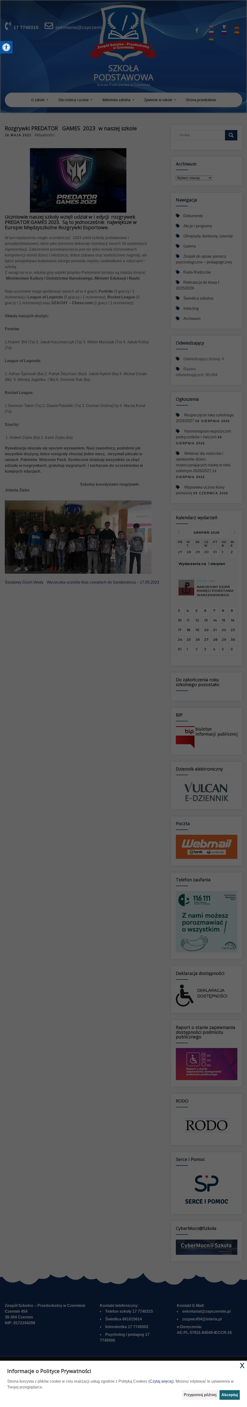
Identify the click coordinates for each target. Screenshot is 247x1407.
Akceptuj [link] (229, 1395)
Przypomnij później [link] (200, 1395)
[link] (6, 47)
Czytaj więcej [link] (161, 1381)
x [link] (242, 1365)
